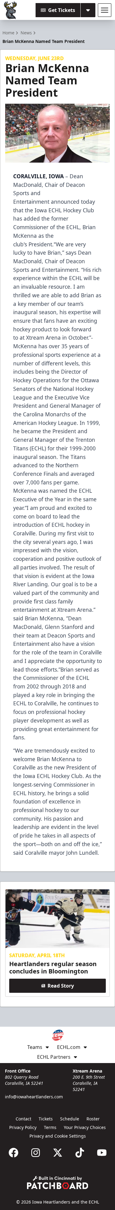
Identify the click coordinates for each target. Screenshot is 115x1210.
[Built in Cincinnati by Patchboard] (57, 1182)
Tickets (46, 1119)
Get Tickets (61, 10)
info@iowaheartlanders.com (34, 1097)
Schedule (69, 1119)
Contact (23, 1119)
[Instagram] (35, 1152)
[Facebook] (13, 1152)
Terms (50, 1127)
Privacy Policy (22, 1127)
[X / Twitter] (57, 1152)
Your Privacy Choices (85, 1127)
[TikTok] (79, 1152)
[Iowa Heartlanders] (10, 10)
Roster (93, 1119)
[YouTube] (101, 1152)
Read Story (61, 985)
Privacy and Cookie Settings (57, 1136)
